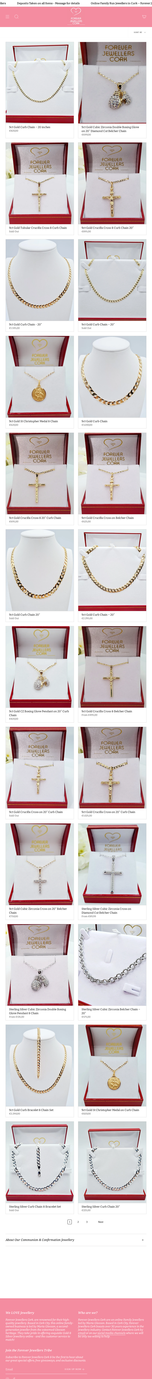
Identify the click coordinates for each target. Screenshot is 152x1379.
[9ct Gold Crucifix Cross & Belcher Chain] (112, 667)
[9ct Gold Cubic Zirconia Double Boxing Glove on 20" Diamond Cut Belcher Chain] (112, 82)
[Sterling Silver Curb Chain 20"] (112, 1162)
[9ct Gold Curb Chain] (112, 376)
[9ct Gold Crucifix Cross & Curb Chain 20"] (112, 183)
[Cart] (144, 16)
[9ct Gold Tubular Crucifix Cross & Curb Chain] (40, 183)
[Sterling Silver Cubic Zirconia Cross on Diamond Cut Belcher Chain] (112, 864)
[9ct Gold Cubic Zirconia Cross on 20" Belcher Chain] (40, 864)
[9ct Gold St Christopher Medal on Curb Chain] (112, 1065)
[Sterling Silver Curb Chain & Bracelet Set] (40, 1162)
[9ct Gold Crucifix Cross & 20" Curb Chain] (40, 473)
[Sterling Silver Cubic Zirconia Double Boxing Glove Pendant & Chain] (40, 965)
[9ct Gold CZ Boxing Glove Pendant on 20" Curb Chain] (40, 667)
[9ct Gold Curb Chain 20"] (40, 570)
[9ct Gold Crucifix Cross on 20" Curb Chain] (40, 767)
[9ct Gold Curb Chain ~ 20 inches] (40, 82)
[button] (16, 16)
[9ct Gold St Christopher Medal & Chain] (40, 376)
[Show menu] (7, 16)
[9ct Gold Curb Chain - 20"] (40, 280)
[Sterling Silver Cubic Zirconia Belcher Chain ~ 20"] (112, 965)
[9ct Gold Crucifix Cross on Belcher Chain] (112, 473)
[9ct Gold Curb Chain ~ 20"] (112, 280)
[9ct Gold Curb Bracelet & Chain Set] (40, 1065)
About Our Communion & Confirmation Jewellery (40, 1240)
